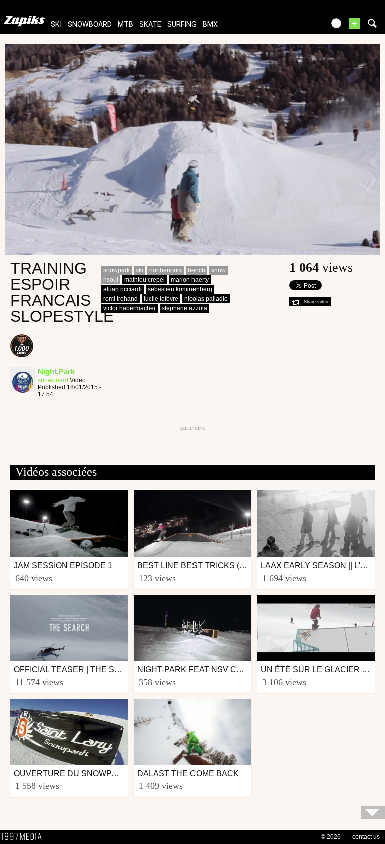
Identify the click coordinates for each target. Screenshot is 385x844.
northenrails (165, 270)
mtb (125, 24)
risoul (110, 279)
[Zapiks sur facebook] (295, 26)
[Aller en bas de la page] (373, 812)
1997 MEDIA (24, 837)
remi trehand (120, 298)
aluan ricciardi (122, 289)
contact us (366, 836)
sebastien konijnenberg (180, 289)
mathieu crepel (144, 279)
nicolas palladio (206, 298)
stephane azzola (184, 308)
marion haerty (190, 279)
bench (196, 270)
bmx (210, 24)
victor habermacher (129, 308)
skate (150, 24)
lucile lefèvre (161, 298)
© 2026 (331, 836)
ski (56, 24)
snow (218, 270)
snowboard (90, 24)
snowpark (116, 270)
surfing (182, 24)
